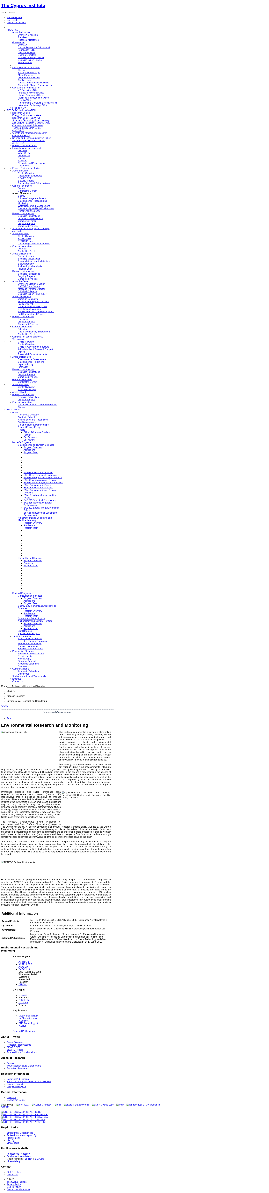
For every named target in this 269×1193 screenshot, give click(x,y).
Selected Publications (24, 1031)
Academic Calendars (28, 664)
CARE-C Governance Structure (33, 347)
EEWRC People (26, 181)
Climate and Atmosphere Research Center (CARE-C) (29, 134)
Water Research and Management (24, 1066)
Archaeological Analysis (30, 266)
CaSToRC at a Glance (29, 286)
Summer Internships (28, 646)
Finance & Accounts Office (31, 93)
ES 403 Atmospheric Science (38, 472)
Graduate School (26, 417)
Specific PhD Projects (29, 633)
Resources (23, 165)
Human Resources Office (30, 95)
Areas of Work (19, 392)
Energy (21, 196)
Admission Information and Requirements (31, 654)
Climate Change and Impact (32, 198)
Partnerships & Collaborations (22, 1052)
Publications (24, 319)
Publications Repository (18, 1154)
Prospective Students (22, 651)
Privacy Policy (14, 1184)
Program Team (31, 452)
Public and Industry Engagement (34, 331)
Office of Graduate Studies (37, 432)
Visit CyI (11, 1140)
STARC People (25, 241)
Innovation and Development (26, 148)
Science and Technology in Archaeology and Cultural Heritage (35, 619)
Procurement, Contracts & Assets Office (37, 103)
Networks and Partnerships (31, 163)
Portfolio (22, 158)
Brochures (12, 1156)
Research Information (23, 213)
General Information (22, 186)
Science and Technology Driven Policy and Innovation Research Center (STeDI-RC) (31, 140)
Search (4, 12)
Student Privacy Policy (29, 427)
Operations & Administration (26, 88)
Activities (22, 160)
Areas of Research (21, 254)
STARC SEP (24, 238)
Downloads (23, 666)
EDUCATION (13, 409)
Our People (12, 20)
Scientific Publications (29, 216)
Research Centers (21, 113)
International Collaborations (26, 67)
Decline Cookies (44, 43)
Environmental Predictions (31, 362)
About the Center (20, 171)
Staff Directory (14, 1172)
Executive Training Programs (32, 641)
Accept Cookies (24, 43)
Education (23, 329)
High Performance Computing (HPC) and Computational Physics (36, 312)
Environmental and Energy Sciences (36, 445)
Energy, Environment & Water (26, 168)
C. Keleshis (24, 1000)
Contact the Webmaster (18, 1189)
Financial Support (27, 661)
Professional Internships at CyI (22, 1135)
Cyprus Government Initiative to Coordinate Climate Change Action (35, 83)
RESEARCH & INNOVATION (21, 110)
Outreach (22, 188)
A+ (2, 706)
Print (9, 718)
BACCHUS (24, 969)
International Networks (29, 77)
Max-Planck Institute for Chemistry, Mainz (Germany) (28, 1018)
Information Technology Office (32, 105)
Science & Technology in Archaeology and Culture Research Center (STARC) (31, 121)
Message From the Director (31, 289)
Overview (22, 70)
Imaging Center (25, 269)
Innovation (23, 367)
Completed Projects (28, 226)
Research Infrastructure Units (32, 354)
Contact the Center (27, 191)
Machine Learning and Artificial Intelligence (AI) (33, 302)
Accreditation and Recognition (33, 420)
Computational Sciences (30, 596)
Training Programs (21, 636)
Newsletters (25, 1156)
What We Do (24, 153)
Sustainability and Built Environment (36, 208)
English (28, 1159)
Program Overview (33, 447)
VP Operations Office (28, 90)
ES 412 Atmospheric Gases (37, 485)
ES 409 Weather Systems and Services (43, 482)
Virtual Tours (13, 1143)
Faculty (27, 435)
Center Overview (26, 173)
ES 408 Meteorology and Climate (40, 480)
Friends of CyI (19, 108)
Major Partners (25, 75)
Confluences (24, 80)
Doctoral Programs (21, 593)
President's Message (28, 415)
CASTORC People (27, 291)
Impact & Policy (25, 364)
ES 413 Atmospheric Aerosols (38, 487)
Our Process (24, 155)
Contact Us (17, 681)
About (15, 412)
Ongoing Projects (26, 223)
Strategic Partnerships (29, 72)
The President (25, 62)
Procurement (13, 1138)
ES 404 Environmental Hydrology (40, 475)
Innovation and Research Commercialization (30, 219)
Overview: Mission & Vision (31, 284)
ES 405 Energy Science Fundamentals (43, 477)
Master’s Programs (21, 442)
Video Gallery (13, 1161)
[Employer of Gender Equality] (135, 1105)
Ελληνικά (39, 1159)
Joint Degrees (25, 631)
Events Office (24, 100)
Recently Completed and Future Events (37, 404)
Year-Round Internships (29, 643)
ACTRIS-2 (23, 962)
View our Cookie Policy (34, 36)
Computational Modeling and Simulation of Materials (32, 307)
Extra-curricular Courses (30, 638)
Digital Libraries (26, 256)
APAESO (23, 967)
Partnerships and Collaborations (34, 183)
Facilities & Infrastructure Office (33, 98)
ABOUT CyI (12, 30)
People (21, 430)
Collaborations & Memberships (33, 425)
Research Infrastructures (24, 145)
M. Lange (23, 1002)
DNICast (22, 984)
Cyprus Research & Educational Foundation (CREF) (34, 48)
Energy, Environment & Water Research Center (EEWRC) (26, 116)
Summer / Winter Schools (30, 648)
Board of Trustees (26, 52)
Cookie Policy (14, 1187)
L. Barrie (22, 995)
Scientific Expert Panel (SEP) (32, 294)
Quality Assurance (27, 422)
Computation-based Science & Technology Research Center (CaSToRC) (27, 128)
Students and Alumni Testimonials (29, 676)
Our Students (30, 437)
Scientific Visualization (29, 259)
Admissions (29, 450)
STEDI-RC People (27, 389)
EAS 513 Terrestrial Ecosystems (39, 500)
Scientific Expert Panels (30, 60)
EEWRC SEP (25, 178)
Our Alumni (29, 440)
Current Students (20, 669)
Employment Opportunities (20, 1133)
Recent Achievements (29, 211)
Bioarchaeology (26, 264)
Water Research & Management (34, 206)
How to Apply (24, 658)
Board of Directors (27, 55)
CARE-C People (26, 342)
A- (7, 706)
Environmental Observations (32, 359)
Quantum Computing (28, 299)
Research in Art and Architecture (34, 261)
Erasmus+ (17, 679)
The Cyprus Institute (23, 5)
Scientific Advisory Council (31, 57)
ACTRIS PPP (25, 964)
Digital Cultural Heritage (30, 558)
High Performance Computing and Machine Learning (35, 519)
